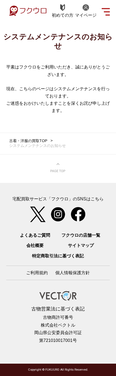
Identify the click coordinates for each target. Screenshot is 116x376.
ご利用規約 (37, 272)
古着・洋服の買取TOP (28, 141)
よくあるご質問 (35, 235)
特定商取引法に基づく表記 (58, 255)
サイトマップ (81, 245)
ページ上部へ (58, 168)
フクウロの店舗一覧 (81, 235)
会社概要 (35, 245)
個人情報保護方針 (72, 272)
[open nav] (105, 11)
